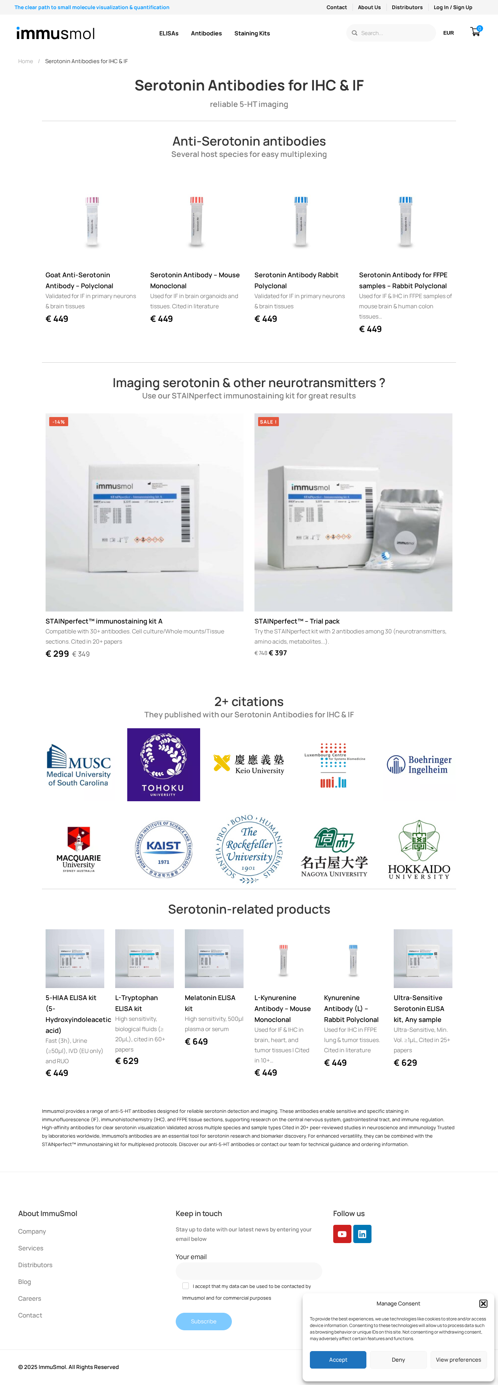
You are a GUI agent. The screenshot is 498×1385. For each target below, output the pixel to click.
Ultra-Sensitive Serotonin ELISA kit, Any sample (419, 1008)
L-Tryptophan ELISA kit (136, 1003)
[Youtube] (342, 1234)
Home (25, 61)
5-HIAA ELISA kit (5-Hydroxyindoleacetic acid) (75, 1014)
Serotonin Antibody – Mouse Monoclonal (195, 280)
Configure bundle (267, 599)
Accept (338, 1359)
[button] (483, 1303)
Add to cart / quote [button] (58, 253)
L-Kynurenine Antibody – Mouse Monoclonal (282, 1008)
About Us (369, 7)
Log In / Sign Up (453, 7)
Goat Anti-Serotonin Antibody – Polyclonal (79, 280)
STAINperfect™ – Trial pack (296, 621)
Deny (398, 1359)
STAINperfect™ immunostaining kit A (104, 621)
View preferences (458, 1359)
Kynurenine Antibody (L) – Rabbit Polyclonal (351, 1008)
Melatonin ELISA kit (210, 1003)
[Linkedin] (362, 1234)
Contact (337, 7)
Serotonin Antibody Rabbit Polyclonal (296, 280)
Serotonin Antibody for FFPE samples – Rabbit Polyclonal (403, 280)
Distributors (407, 7)
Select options (58, 975)
